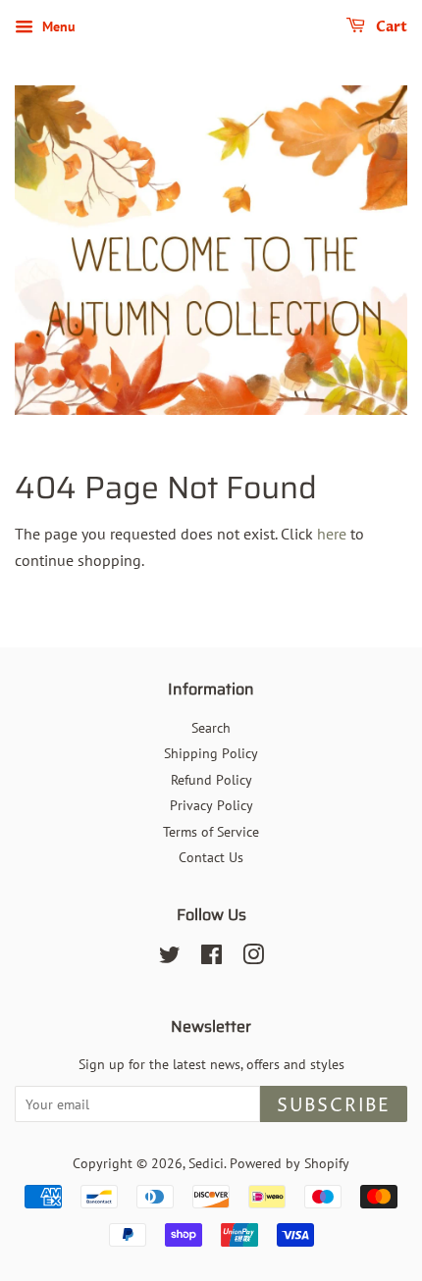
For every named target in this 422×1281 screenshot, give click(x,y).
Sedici (206, 1163)
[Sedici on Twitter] (170, 958)
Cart (390, 27)
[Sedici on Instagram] (253, 958)
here (331, 533)
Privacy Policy (211, 805)
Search (211, 728)
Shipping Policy (211, 753)
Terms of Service (211, 832)
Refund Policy (211, 780)
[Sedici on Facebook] (211, 958)
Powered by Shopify (289, 1163)
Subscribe (334, 1106)
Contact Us (211, 857)
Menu (57, 26)
